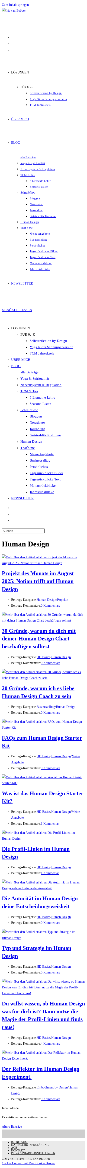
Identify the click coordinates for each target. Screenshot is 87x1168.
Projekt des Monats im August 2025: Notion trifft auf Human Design (38, 581)
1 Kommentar (50, 823)
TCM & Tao (29, 391)
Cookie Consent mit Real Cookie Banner (28, 1163)
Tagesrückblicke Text (45, 479)
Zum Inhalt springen (15, 5)
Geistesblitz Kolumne (45, 435)
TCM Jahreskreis (42, 353)
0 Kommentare (50, 605)
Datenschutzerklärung (30, 1145)
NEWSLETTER (22, 498)
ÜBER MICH (20, 360)
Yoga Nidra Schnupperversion (51, 347)
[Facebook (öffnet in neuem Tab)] (11, 37)
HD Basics (43, 657)
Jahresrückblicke (42, 492)
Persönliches (39, 467)
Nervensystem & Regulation (40, 385)
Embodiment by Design (52, 1087)
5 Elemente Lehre (42, 397)
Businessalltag (40, 460)
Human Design (31, 441)
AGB (14, 1147)
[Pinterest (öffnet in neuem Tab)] (11, 43)
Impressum (19, 1142)
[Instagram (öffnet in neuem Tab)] (11, 50)
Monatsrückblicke (43, 485)
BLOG (16, 366)
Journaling (37, 429)
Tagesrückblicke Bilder (46, 473)
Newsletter (37, 422)
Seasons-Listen (40, 404)
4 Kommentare (50, 1043)
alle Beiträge (29, 372)
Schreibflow (29, 410)
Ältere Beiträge (14, 1126)
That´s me (27, 448)
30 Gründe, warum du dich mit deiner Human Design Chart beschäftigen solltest (39, 639)
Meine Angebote (42, 454)
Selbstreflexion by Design (48, 341)
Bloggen (36, 416)
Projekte (62, 599)
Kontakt (18, 1150)
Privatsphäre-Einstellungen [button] (33, 1153)
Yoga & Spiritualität (34, 378)
